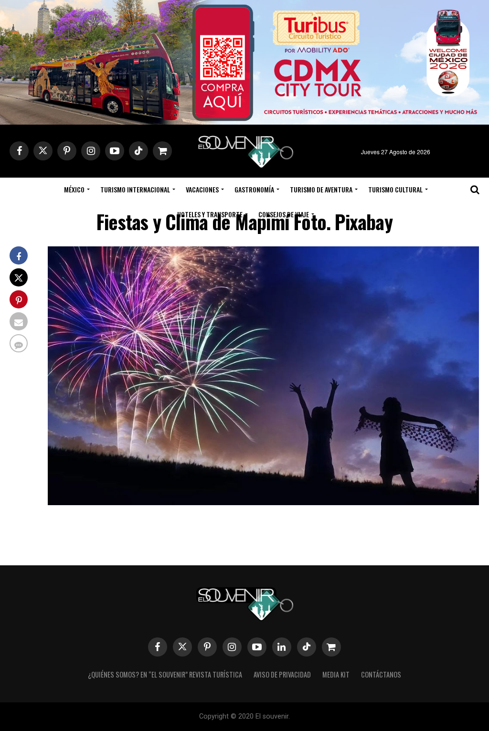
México (74, 189)
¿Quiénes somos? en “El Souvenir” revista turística (165, 674)
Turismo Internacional (135, 189)
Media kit (336, 674)
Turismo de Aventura (321, 189)
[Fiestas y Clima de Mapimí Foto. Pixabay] (263, 502)
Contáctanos (381, 674)
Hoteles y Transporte (210, 214)
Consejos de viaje (283, 214)
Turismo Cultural (395, 189)
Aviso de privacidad (282, 674)
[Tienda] (331, 647)
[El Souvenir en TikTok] (306, 647)
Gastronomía (254, 189)
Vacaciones (202, 189)
